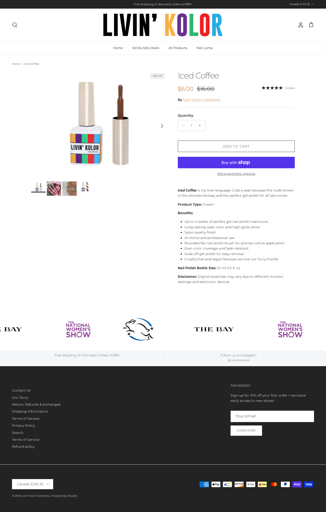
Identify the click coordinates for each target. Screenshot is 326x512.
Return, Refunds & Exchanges (36, 404)
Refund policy (23, 446)
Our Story (20, 397)
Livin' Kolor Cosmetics (201, 100)
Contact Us (21, 390)
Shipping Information (30, 411)
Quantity (185, 115)
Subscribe (246, 430)
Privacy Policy (23, 425)
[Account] (300, 25)
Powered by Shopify (64, 495)
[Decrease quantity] (182, 125)
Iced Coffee (31, 63)
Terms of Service (25, 418)
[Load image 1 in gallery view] (99, 124)
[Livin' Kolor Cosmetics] (163, 24)
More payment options (236, 174)
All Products (177, 48)
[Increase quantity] (201, 125)
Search (17, 432)
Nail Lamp (204, 48)
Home (118, 48)
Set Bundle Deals (145, 48)
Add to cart (236, 146)
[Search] (15, 25)
